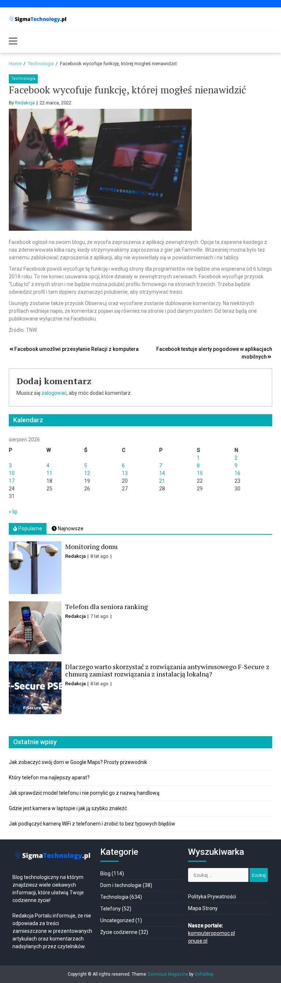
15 (200, 473)
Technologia (23, 78)
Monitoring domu (91, 546)
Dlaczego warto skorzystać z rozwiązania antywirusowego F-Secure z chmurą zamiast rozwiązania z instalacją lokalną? (167, 670)
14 (162, 473)
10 (12, 473)
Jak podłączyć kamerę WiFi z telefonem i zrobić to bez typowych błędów (92, 824)
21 (162, 481)
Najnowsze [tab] (70, 528)
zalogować (54, 393)
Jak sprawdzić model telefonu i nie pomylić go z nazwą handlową (84, 793)
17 (12, 481)
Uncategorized (117, 920)
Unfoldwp (204, 974)
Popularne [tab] (29, 528)
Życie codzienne (119, 932)
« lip (13, 512)
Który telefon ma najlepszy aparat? (49, 777)
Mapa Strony (203, 908)
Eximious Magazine (168, 974)
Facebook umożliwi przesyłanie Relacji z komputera (76, 349)
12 (87, 473)
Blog (105, 873)
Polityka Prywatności (212, 896)
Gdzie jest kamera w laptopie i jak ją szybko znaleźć (68, 808)
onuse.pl (197, 941)
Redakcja (25, 102)
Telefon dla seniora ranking (106, 606)
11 (49, 473)
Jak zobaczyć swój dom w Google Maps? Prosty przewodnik (78, 762)
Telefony (110, 909)
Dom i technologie (121, 885)
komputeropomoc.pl (211, 933)
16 (237, 473)
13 (125, 473)
